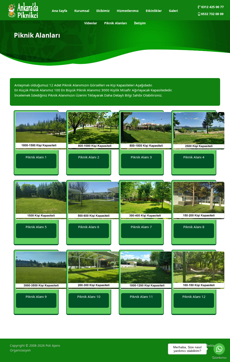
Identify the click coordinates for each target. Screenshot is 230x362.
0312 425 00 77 (212, 7)
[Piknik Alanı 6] (93, 201)
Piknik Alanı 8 (193, 227)
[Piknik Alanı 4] (199, 131)
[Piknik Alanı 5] (41, 201)
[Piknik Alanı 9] (41, 271)
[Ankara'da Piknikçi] (23, 9)
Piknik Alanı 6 (88, 227)
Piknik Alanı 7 (141, 227)
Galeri (173, 11)
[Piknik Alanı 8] (199, 201)
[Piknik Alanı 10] (93, 271)
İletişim (140, 23)
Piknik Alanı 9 (36, 296)
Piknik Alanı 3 (141, 157)
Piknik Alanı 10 (88, 296)
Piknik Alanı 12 (194, 296)
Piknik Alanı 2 (88, 157)
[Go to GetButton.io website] (219, 357)
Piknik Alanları (115, 23)
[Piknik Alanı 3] (146, 131)
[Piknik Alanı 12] (199, 271)
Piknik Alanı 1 (36, 157)
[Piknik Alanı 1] (41, 131)
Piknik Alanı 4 (193, 157)
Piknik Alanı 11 (141, 296)
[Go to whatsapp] (219, 349)
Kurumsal (81, 11)
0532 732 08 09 (211, 14)
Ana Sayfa (59, 11)
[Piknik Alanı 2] (93, 131)
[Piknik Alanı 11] (146, 271)
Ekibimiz (103, 11)
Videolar (90, 23)
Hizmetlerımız (128, 11)
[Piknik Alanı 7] (146, 201)
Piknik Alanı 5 (36, 227)
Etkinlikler (154, 11)
